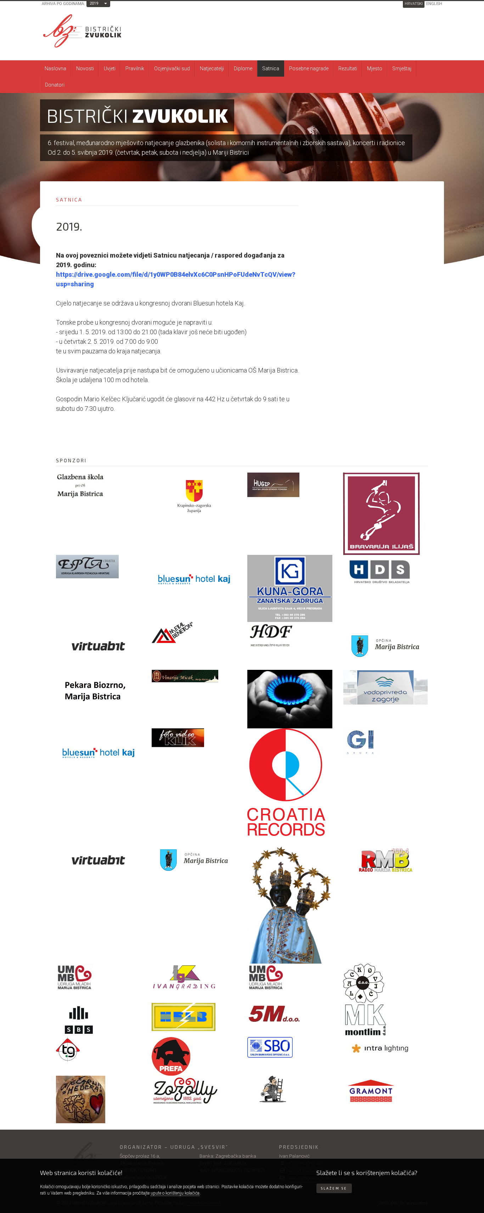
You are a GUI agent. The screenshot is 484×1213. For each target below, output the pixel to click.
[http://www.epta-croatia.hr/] (98, 566)
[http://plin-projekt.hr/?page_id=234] (289, 699)
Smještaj (401, 68)
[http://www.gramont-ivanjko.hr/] (385, 1094)
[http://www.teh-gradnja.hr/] (98, 1049)
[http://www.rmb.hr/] (385, 860)
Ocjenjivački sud (172, 68)
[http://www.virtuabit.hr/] (98, 860)
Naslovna (55, 68)
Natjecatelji (212, 68)
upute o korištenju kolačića (175, 1193)
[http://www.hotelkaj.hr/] (98, 752)
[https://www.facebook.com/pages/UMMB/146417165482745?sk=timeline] (98, 978)
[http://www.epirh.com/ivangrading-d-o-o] (194, 977)
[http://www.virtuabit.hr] (98, 646)
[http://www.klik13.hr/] (194, 737)
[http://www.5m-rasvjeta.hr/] (289, 1014)
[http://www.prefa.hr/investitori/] (194, 1056)
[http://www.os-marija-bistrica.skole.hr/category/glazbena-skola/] (98, 485)
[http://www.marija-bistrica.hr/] (194, 860)
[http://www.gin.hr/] (385, 742)
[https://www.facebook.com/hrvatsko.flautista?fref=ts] (289, 634)
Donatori (54, 85)
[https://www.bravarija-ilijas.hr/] (385, 514)
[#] (194, 676)
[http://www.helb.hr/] (194, 1017)
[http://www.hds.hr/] (385, 572)
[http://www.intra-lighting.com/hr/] (385, 1048)
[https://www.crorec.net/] (289, 782)
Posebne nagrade (308, 68)
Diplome (243, 68)
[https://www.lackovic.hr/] (385, 983)
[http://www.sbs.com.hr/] (98, 1020)
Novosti (85, 68)
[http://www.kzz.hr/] (194, 496)
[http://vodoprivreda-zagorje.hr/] (385, 687)
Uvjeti (110, 68)
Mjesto (374, 68)
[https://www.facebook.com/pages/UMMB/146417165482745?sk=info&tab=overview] (289, 978)
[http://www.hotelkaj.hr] (194, 579)
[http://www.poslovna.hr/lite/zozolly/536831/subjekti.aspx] (194, 1090)
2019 (94, 3)
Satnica (270, 68)
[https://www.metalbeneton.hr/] (194, 633)
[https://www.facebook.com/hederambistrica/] (98, 1099)
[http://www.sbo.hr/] (289, 1047)
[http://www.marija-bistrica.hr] (385, 646)
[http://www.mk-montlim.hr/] (385, 1020)
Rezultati (347, 68)
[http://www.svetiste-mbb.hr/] (289, 900)
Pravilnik (134, 68)
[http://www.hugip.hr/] (289, 485)
